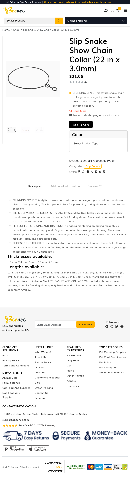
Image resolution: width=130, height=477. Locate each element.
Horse (70, 370)
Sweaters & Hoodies (111, 372)
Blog (37, 382)
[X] (92, 171)
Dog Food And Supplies (11, 395)
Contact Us (41, 393)
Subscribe (85, 324)
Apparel (71, 381)
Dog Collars (93, 166)
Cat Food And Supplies (16, 388)
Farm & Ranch (11, 382)
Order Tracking (44, 388)
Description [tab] (35, 186)
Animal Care (9, 377)
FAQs (5, 355)
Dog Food (73, 360)
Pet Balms (105, 362)
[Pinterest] (104, 171)
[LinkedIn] (96, 171)
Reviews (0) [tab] (95, 186)
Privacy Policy (10, 360)
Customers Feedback (47, 377)
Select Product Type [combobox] (86, 143)
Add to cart (81, 124)
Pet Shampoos (108, 367)
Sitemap (40, 398)
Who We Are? (43, 352)
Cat (69, 365)
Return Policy (43, 362)
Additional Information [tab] (65, 186)
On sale (39, 367)
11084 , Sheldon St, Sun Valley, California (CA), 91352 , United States (44, 414)
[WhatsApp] (83, 171)
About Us (40, 357)
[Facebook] (88, 171)
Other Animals (75, 375)
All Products (74, 355)
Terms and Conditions (15, 365)
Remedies (73, 386)
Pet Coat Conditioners (112, 357)
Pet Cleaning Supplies (112, 352)
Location (40, 372)
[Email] (100, 171)
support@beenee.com (15, 419)
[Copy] (79, 171)
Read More (79, 111)
